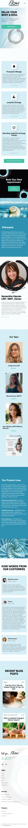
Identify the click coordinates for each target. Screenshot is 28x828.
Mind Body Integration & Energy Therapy (10, 801)
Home (2, 773)
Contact (3, 778)
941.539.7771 (6, 759)
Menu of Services (5, 794)
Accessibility (4, 785)
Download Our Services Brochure (14, 161)
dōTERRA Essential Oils (6, 813)
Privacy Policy (4, 782)
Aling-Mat (3, 811)
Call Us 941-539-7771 (14, 188)
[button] (24, 3)
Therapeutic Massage (6, 797)
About (2, 775)
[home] (14, 3)
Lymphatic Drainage (6, 799)
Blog (2, 780)
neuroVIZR (3, 816)
